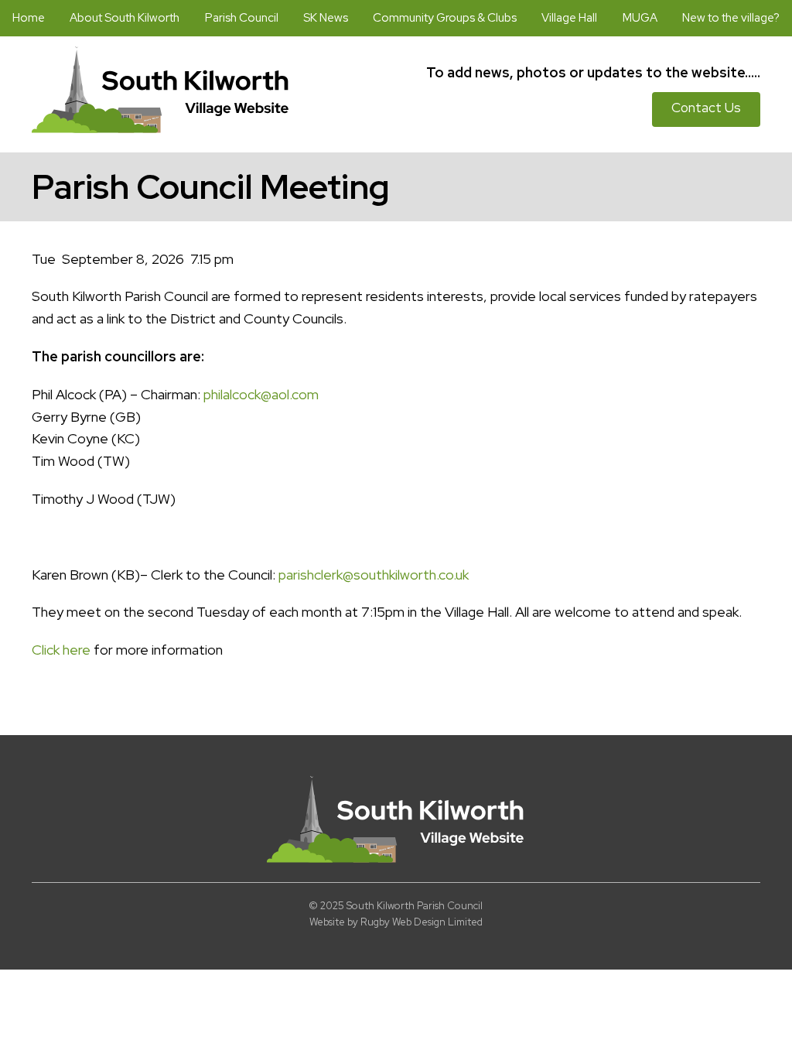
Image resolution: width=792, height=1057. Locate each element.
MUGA (640, 18)
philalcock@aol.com (261, 394)
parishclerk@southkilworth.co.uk (373, 574)
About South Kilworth (124, 18)
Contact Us (706, 107)
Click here (61, 649)
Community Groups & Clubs (445, 18)
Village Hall (569, 18)
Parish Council (241, 18)
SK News (325, 18)
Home (28, 18)
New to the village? (731, 18)
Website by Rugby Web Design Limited (396, 922)
